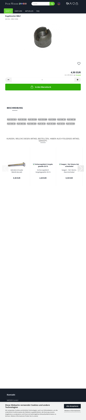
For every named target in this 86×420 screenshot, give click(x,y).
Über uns (18, 11)
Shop (7, 11)
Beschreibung (15, 107)
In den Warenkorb (43, 87)
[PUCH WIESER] (16, 3)
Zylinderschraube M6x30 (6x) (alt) (17, 171)
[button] (67, 3)
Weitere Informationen (72, 411)
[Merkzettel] (73, 3)
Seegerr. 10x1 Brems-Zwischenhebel (69, 171)
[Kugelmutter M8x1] (43, 37)
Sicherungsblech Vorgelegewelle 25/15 (43, 171)
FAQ (37, 11)
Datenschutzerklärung (45, 416)
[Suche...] (52, 3)
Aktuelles (29, 11)
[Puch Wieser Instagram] (59, 3)
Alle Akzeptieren (72, 406)
